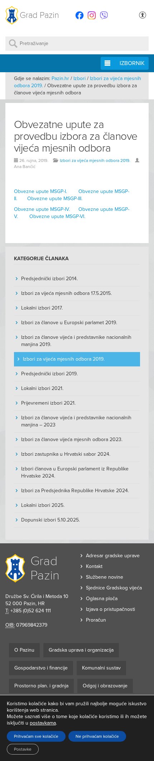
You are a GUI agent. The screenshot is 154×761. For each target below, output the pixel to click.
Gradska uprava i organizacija (81, 650)
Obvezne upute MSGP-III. (54, 199)
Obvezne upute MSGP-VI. (57, 216)
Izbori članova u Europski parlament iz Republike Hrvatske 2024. (75, 472)
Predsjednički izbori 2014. (49, 279)
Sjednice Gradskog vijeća (114, 588)
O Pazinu (24, 650)
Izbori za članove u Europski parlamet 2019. (69, 323)
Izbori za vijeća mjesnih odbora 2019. (95, 160)
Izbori (79, 78)
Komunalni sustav (101, 668)
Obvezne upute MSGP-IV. (42, 209)
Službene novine (104, 577)
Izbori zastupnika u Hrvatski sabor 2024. (65, 454)
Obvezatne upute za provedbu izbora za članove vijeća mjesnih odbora (75, 136)
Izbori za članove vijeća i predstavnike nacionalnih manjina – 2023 (76, 421)
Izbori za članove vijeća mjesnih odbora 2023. (71, 439)
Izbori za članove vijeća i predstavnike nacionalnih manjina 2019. (76, 340)
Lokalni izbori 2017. (42, 308)
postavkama (43, 723)
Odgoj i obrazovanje (105, 686)
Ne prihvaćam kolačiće (97, 736)
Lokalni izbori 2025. (42, 505)
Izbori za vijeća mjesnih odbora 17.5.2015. (66, 293)
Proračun (96, 620)
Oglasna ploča (101, 599)
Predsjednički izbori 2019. (49, 374)
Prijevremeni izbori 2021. (48, 403)
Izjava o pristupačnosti (110, 609)
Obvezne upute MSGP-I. (40, 191)
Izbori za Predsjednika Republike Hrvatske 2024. (75, 491)
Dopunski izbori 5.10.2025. (50, 520)
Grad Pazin (39, 15)
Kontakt (94, 566)
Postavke (23, 749)
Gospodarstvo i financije (41, 668)
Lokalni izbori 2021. (42, 388)
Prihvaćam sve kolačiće (36, 736)
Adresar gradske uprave (113, 556)
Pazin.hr (60, 78)
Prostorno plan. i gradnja (41, 686)
